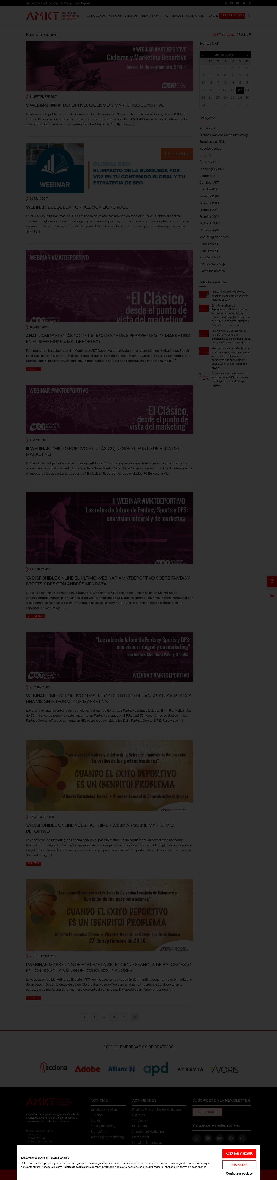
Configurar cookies (239, 1173)
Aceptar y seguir (239, 1153)
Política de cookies (74, 1167)
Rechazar (239, 1164)
